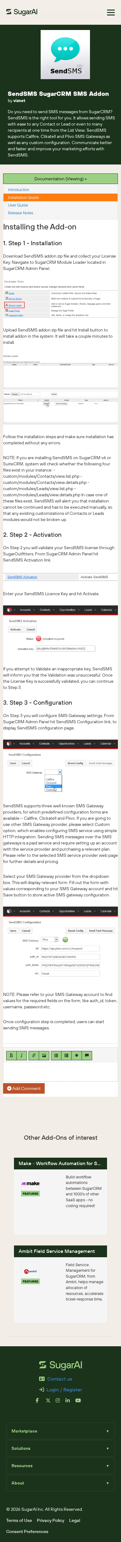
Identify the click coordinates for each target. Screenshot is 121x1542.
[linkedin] (70, 1403)
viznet (19, 100)
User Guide (18, 205)
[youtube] (80, 1403)
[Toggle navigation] (111, 12)
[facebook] (41, 1403)
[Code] (76, 1055)
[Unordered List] (56, 1055)
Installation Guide (23, 197)
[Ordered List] (66, 1055)
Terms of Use (19, 1520)
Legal (74, 1520)
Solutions (60, 1448)
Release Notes (20, 212)
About (60, 1483)
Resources (60, 1465)
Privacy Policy (50, 1520)
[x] (51, 1403)
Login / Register (64, 1389)
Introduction (18, 189)
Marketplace (60, 1431)
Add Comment (26, 1088)
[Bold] (11, 1055)
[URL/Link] (34, 1055)
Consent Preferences (27, 1531)
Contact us (59, 1379)
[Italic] (21, 1055)
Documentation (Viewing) (59, 179)
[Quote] (87, 1055)
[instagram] (60, 1403)
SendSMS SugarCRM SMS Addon (58, 93)
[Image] (44, 1055)
